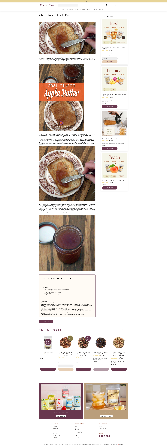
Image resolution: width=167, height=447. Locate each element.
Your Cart (77, 437)
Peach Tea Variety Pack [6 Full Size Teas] (114, 181)
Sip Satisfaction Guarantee (78, 429)
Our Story (55, 426)
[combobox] (68, 5)
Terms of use (57, 444)
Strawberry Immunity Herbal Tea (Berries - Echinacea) (83, 354)
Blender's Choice (48, 352)
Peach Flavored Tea (86, 444)
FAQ (76, 426)
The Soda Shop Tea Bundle (110, 139)
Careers (55, 432)
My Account (77, 435)
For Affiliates (56, 437)
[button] (63, 9)
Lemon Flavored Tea (107, 444)
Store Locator (56, 428)
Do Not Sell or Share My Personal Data (79, 433)
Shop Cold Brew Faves (106, 416)
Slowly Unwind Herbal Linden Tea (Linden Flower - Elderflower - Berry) (119, 355)
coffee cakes (51, 59)
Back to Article (47, 321)
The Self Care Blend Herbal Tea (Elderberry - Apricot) (66, 354)
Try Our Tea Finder (103, 428)
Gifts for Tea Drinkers (103, 430)
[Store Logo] (47, 5)
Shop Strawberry (61, 416)
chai (57, 290)
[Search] (76, 5)
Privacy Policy (65, 444)
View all (125, 329)
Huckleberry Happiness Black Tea (101, 353)
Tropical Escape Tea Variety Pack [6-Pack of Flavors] (114, 95)
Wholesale (55, 430)
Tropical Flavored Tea (97, 444)
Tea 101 (100, 426)
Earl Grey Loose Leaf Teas (75, 444)
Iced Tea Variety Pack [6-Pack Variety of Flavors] (114, 48)
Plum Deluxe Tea (50, 444)
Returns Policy (78, 431)
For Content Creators (58, 435)
